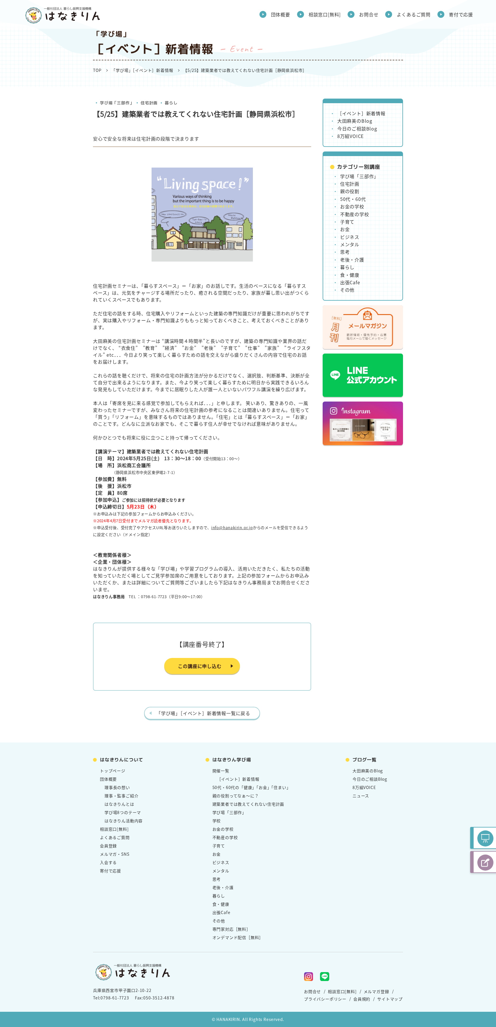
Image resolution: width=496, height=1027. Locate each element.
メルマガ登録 (376, 991)
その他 (347, 290)
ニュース (360, 795)
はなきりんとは (119, 804)
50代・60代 (353, 199)
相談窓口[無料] (325, 14)
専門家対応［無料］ (231, 929)
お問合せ (368, 14)
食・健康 (349, 275)
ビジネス (349, 237)
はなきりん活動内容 (123, 820)
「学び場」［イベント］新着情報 (142, 70)
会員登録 (108, 846)
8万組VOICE (350, 136)
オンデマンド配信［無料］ (238, 937)
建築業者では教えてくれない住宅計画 (248, 804)
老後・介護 (352, 259)
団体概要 (280, 14)
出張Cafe (350, 282)
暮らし (171, 102)
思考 (345, 252)
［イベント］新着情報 (361, 113)
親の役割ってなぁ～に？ (235, 795)
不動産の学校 (354, 214)
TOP (97, 70)
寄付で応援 (461, 14)
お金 (345, 229)
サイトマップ (390, 999)
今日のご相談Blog (357, 128)
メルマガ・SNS (114, 854)
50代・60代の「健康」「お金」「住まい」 (251, 787)
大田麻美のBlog (354, 121)
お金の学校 (352, 206)
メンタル (349, 244)
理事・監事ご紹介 (121, 795)
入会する (108, 862)
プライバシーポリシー (325, 999)
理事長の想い (117, 787)
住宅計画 (149, 102)
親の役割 (349, 191)
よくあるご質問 (414, 14)
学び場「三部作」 (117, 102)
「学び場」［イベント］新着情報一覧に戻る (203, 713)
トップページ (112, 770)
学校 (216, 820)
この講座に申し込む (199, 666)
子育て (347, 221)
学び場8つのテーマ (122, 812)
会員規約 (361, 999)
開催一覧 (220, 770)
